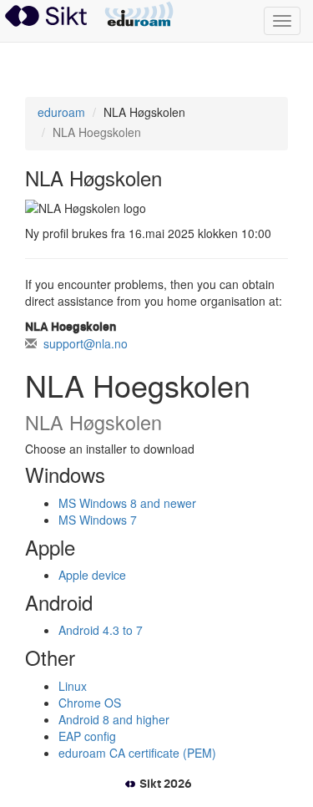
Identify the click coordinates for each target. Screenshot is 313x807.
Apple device (92, 574)
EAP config (87, 736)
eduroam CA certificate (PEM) (137, 752)
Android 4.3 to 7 (100, 630)
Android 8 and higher (113, 719)
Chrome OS (89, 702)
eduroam (139, 15)
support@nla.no (85, 343)
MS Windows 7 (97, 519)
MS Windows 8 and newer (127, 503)
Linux (72, 686)
